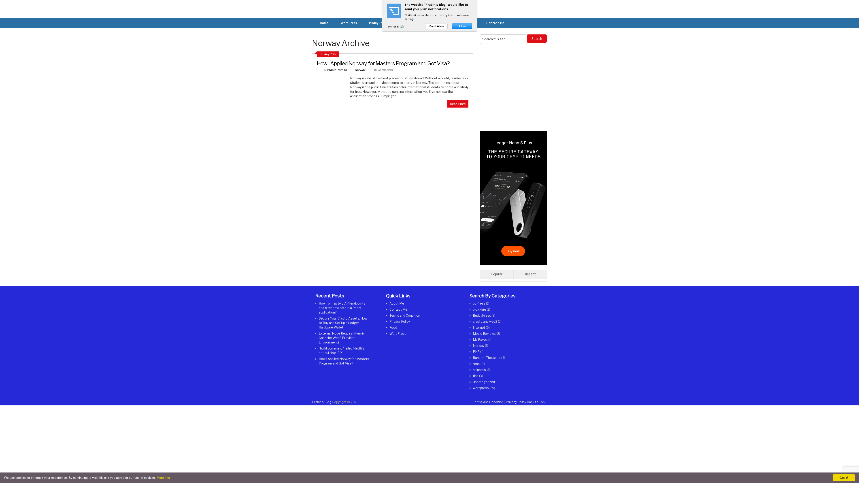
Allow (462, 26)
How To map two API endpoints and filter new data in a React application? (342, 307)
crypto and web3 (485, 321)
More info (163, 477)
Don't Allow (436, 26)
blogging (479, 309)
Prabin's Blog (321, 402)
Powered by (393, 26)
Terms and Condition (404, 315)
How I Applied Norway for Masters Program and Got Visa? (383, 63)
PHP (476, 352)
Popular (496, 274)
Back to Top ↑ (537, 402)
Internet (479, 327)
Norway (360, 70)
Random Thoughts (487, 358)
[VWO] (404, 26)
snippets (479, 370)
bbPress (479, 303)
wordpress (481, 388)
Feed (393, 327)
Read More (458, 103)
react (477, 364)
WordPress (397, 333)
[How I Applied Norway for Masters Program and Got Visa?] (333, 90)
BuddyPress (482, 315)
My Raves (480, 339)
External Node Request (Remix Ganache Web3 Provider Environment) (342, 337)
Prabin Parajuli (337, 70)
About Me (396, 303)
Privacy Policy (399, 321)
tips (475, 376)
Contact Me (398, 309)
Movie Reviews (484, 333)
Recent (530, 274)
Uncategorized (484, 382)
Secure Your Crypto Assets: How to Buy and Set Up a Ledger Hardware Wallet (343, 322)
